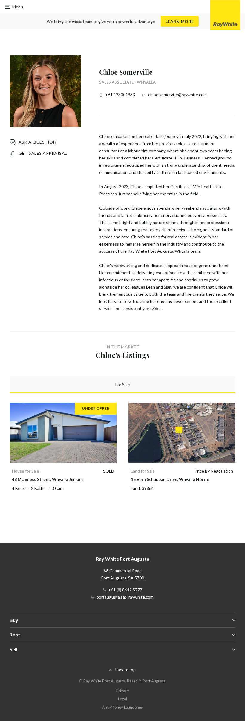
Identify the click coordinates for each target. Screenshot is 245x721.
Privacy (122, 690)
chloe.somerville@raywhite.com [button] (177, 94)
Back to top (125, 669)
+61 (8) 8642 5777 (125, 589)
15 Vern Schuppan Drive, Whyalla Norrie (170, 479)
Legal (122, 699)
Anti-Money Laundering (122, 707)
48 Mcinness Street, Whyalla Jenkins (48, 479)
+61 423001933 (120, 94)
